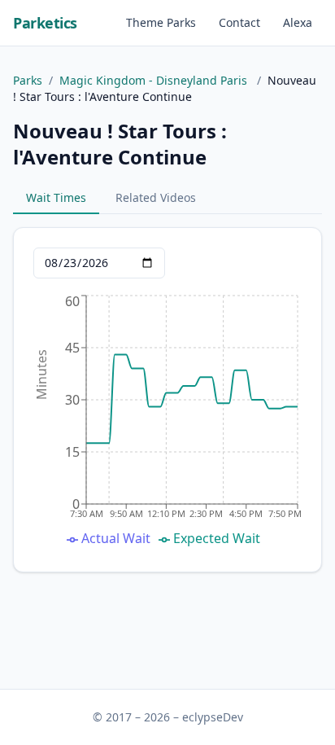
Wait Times (56, 197)
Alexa (297, 22)
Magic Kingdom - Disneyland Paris (154, 80)
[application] (167, 421)
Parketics (45, 23)
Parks (27, 80)
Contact (239, 22)
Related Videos (155, 197)
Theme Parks (161, 22)
